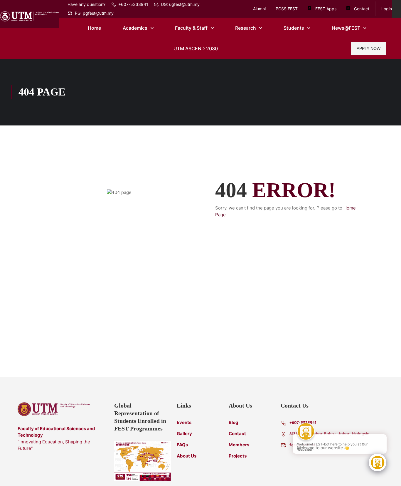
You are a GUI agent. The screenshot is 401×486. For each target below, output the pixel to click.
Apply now (368, 48)
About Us (186, 456)
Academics (135, 28)
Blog (233, 422)
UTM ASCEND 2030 (195, 48)
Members (239, 445)
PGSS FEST (287, 8)
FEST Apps (325, 8)
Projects (238, 456)
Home (94, 28)
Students (294, 28)
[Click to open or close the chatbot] (377, 462)
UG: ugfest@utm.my (180, 4)
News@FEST (346, 28)
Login (386, 8)
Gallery (184, 433)
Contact (361, 8)
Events (184, 422)
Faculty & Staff (191, 28)
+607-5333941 (133, 4)
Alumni (259, 8)
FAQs (182, 445)
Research (245, 28)
